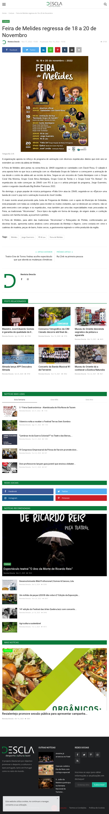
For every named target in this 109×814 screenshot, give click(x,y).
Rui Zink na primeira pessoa (70, 256)
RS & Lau (41, 237)
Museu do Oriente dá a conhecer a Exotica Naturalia (90, 368)
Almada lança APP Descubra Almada (17, 368)
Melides (14, 237)
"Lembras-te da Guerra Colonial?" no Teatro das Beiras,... (46, 436)
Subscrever (99, 784)
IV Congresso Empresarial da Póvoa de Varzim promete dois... (48, 450)
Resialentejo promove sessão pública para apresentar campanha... (44, 713)
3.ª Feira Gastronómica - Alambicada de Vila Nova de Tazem (47, 407)
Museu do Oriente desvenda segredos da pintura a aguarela (89, 332)
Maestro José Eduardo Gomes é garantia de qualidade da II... (18, 330)
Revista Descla (13, 41)
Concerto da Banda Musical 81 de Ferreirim (54, 368)
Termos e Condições (77, 807)
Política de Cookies (97, 807)
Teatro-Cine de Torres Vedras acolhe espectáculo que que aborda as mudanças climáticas (28, 258)
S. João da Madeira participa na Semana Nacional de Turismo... (63, 785)
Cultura (11, 13)
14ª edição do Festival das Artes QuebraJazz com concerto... (48, 609)
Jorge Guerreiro (28, 237)
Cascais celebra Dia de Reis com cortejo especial (63, 769)
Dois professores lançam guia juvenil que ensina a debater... (47, 464)
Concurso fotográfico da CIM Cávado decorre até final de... (53, 330)
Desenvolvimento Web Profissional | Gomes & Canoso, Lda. (46, 581)
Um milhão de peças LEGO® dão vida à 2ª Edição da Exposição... (49, 595)
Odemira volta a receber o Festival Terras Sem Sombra (44, 421)
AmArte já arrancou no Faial (63, 755)
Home (4, 13)
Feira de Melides (56, 237)
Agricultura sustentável (30, 623)
